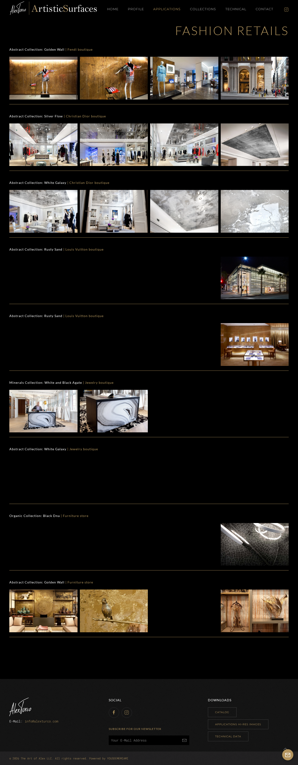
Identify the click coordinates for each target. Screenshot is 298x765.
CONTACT (264, 9)
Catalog (222, 712)
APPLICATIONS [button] (167, 9)
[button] (43, 78)
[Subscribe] (184, 740)
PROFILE (136, 9)
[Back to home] (53, 9)
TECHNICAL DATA (228, 736)
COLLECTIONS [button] (203, 9)
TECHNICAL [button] (235, 9)
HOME (113, 9)
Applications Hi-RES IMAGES (238, 724)
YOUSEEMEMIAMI (117, 758)
